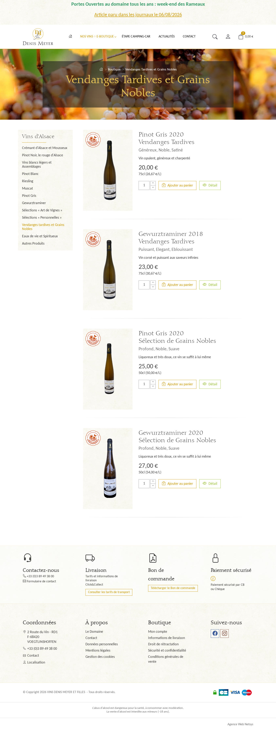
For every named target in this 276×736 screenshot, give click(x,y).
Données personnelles (101, 644)
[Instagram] (224, 633)
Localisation (36, 663)
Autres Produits (33, 244)
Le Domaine (94, 632)
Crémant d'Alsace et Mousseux (44, 148)
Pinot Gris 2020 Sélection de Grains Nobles (177, 337)
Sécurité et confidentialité (167, 651)
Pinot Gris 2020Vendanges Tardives (167, 138)
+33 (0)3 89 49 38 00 (40, 576)
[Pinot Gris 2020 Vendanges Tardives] (108, 170)
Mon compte (157, 632)
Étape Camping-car (136, 36)
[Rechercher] (214, 36)
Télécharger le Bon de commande (173, 588)
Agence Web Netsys (240, 724)
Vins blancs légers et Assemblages (37, 165)
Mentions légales (97, 651)
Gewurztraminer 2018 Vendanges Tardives (171, 237)
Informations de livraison (166, 638)
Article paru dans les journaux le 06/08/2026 (138, 15)
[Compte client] (227, 36)
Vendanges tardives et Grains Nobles (43, 227)
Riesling (27, 181)
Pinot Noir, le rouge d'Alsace (42, 155)
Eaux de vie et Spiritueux (40, 236)
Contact (189, 36)
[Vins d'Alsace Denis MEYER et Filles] (101, 69)
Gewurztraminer (34, 203)
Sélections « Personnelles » (42, 218)
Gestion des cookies (100, 657)
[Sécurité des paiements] (213, 579)
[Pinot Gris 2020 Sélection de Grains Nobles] (108, 369)
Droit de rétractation (163, 644)
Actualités (167, 36)
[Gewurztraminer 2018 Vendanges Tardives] (108, 269)
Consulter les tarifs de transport (109, 592)
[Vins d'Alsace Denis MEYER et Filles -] (38, 37)
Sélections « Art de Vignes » (42, 210)
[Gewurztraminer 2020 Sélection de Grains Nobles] (108, 468)
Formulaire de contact (41, 581)
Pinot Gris (29, 196)
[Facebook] (215, 633)
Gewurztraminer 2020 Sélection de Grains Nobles (177, 436)
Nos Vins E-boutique (97, 36)
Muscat (27, 189)
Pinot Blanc (30, 174)
